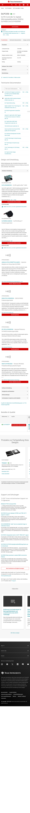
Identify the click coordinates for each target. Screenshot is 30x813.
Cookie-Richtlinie (12, 692)
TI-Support (13, 580)
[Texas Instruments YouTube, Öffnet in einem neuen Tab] (28, 664)
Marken (14, 696)
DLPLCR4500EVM (7, 185)
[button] (2, 4)
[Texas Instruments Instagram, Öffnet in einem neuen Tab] (2, 664)
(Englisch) (23, 33)
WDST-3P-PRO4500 (7, 364)
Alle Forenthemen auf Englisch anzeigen (15, 568)
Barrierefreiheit (4, 692)
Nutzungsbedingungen (6, 575)
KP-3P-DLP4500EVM (7, 329)
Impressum (3, 698)
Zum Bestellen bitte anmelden (14, 201)
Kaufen (2, 655)
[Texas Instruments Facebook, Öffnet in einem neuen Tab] (7, 664)
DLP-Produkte (8, 8)
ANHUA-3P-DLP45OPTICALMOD (11, 262)
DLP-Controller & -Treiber (18, 8)
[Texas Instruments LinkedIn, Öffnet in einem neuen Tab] (17, 664)
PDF (4, 34)
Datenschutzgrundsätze (6, 694)
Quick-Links (3, 650)
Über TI (2, 645)
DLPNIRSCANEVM (7, 221)
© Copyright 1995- (6, 701)
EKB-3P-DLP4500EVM (8, 298)
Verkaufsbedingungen (18, 694)
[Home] (15, 2)
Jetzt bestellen (15, 26)
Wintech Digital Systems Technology (11, 379)
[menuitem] (12, 4)
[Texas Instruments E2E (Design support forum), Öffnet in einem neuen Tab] (23, 664)
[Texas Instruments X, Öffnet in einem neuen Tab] (12, 664)
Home (2, 8)
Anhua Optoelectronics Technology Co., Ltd (13, 281)
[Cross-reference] (16, 4)
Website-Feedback (22, 696)
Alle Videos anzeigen (15, 632)
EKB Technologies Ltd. (8, 312)
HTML (7, 34)
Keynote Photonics (8, 347)
